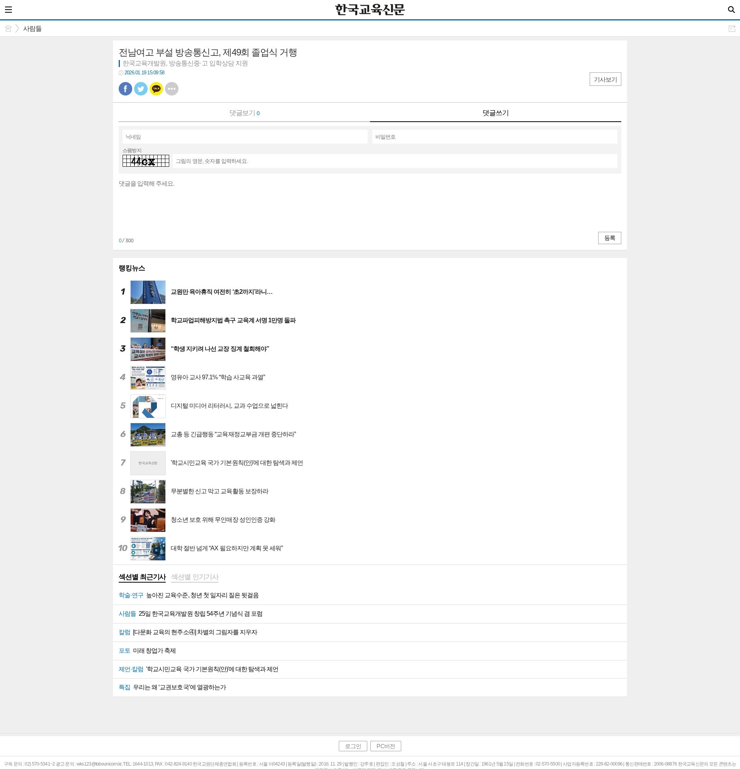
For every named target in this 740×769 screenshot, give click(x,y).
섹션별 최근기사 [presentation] (142, 577)
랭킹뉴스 (132, 268)
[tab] (142, 578)
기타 (171, 88)
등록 (609, 238)
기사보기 (605, 79)
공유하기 (732, 28)
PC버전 (386, 746)
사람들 (32, 28)
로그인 (353, 746)
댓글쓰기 (496, 113)
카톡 (156, 88)
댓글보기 (244, 113)
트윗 (141, 88)
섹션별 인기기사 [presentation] (194, 577)
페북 (125, 88)
